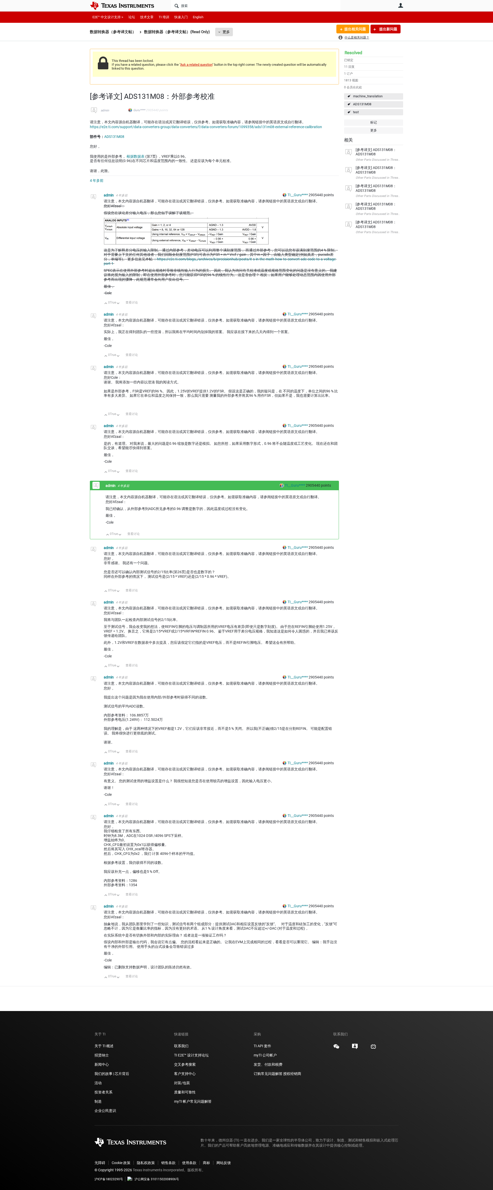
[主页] (126, 6)
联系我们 (181, 1046)
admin (105, 110)
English (198, 17)
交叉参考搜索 (185, 1064)
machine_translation (368, 96)
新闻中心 (101, 1064)
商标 (206, 1163)
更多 (226, 32)
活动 (98, 1083)
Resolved (353, 52)
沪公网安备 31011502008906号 (157, 1179)
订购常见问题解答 (268, 1074)
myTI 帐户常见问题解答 (193, 1101)
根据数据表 (136, 156)
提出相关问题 (355, 29)
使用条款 (189, 1163)
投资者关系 (103, 1092)
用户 (400, 5)
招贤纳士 (101, 1055)
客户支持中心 (185, 1074)
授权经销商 (292, 1074)
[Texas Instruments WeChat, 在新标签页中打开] (336, 1048)
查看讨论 (132, 302)
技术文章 (147, 17)
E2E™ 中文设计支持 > (107, 17)
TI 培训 (164, 17)
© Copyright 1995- (113, 1170)
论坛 (131, 17)
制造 (98, 1101)
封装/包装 (182, 1083)
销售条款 (168, 1163)
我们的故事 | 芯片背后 (111, 1074)
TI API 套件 (262, 1046)
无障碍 (99, 1163)
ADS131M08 (362, 104)
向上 (106, 303)
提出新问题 (387, 29)
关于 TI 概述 (103, 1046)
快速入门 (181, 17)
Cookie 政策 (121, 1163)
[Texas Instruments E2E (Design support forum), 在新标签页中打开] (355, 1048)
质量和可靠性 (185, 1092)
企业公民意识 (105, 1111)
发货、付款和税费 (268, 1064)
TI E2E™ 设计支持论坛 (191, 1055)
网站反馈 (223, 1163)
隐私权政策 (146, 1163)
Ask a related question (196, 65)
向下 (118, 303)
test (356, 112)
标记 (373, 122)
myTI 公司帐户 (265, 1055)
